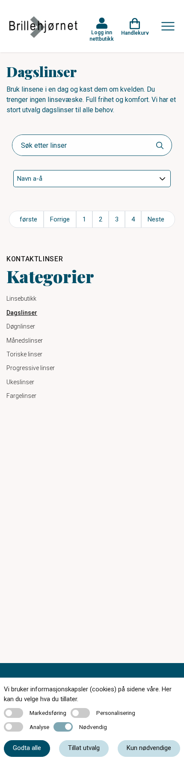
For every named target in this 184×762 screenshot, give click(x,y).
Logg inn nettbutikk (101, 36)
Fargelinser (21, 395)
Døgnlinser (20, 326)
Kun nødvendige (149, 748)
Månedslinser (24, 340)
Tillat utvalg (84, 748)
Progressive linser (30, 368)
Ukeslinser (20, 382)
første (28, 219)
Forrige (60, 219)
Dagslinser (21, 312)
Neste (156, 219)
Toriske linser (24, 354)
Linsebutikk (21, 298)
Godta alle (27, 748)
